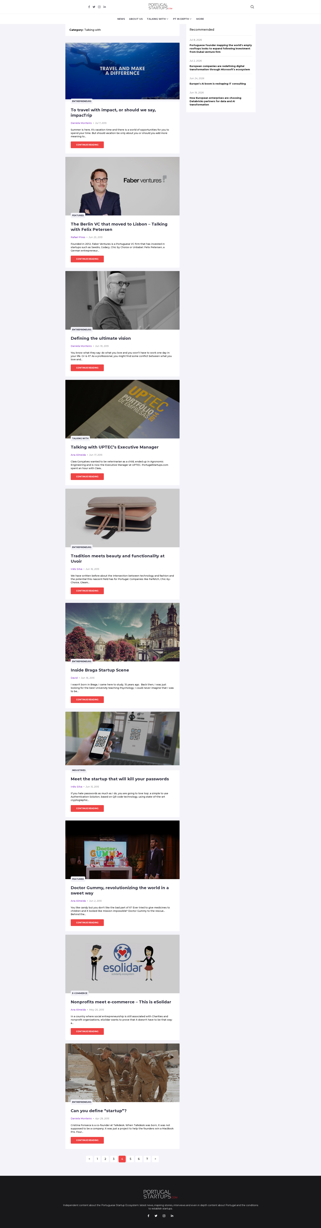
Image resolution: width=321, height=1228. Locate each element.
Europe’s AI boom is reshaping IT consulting (218, 83)
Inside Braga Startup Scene (100, 670)
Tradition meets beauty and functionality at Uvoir (118, 558)
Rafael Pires (78, 237)
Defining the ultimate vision (101, 338)
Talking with (80, 438)
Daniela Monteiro (81, 123)
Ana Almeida (78, 454)
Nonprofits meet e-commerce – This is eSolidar (121, 1001)
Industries (78, 770)
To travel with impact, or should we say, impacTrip (113, 112)
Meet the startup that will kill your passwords (120, 778)
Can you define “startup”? (99, 1110)
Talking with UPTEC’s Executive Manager (115, 447)
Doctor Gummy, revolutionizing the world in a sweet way (120, 890)
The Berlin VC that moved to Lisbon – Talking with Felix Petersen (119, 227)
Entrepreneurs (81, 101)
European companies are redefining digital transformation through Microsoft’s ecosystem (220, 68)
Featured (78, 215)
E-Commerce (79, 993)
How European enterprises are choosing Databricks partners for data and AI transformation (215, 101)
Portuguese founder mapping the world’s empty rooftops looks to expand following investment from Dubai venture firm (221, 48)
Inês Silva (76, 569)
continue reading (87, 144)
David (74, 677)
